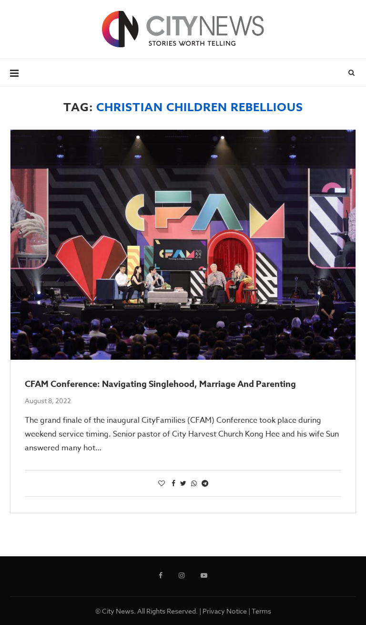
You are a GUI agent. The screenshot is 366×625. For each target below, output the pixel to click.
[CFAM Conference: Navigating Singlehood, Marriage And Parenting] (183, 245)
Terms (261, 610)
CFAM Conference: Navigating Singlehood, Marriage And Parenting (160, 384)
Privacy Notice (225, 610)
